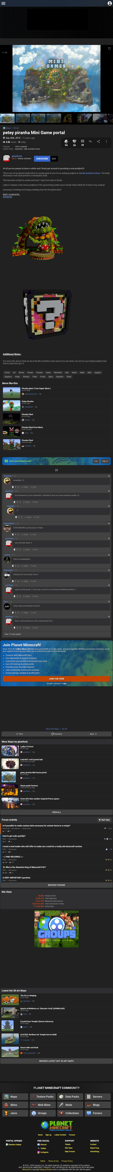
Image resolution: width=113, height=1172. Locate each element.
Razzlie (27, 420)
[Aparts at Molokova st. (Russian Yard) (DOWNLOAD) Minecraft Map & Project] (10, 1012)
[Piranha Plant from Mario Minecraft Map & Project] (11, 431)
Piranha (26, 377)
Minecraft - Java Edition (11, 828)
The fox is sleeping (28, 995)
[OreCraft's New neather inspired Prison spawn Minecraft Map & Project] (10, 803)
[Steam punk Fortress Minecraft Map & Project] (10, 790)
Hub (67, 373)
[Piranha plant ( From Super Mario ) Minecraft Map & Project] (11, 392)
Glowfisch (7, 197)
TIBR (105, 828)
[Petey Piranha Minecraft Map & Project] (11, 405)
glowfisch (17, 156)
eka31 (25, 1027)
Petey (17, 377)
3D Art (16, 128)
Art (14, 373)
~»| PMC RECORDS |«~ (13, 857)
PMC (4, 839)
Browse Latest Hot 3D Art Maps (56, 1061)
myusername (107, 849)
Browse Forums (56, 885)
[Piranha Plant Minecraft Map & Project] (11, 418)
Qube (51, 377)
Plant (35, 377)
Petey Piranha (28, 401)
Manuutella (8, 570)
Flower (30, 373)
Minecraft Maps (52, 729)
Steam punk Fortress (29, 786)
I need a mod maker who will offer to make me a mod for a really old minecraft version (42, 846)
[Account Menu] (109, 3)
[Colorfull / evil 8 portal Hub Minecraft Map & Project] (10, 763)
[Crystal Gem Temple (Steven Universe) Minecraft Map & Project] (10, 1025)
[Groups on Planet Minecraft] (56, 947)
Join (96, 461)
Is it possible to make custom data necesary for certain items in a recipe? (36, 825)
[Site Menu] (3, 3)
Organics (8, 377)
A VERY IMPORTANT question (16, 877)
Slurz (6, 602)
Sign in (105, 461)
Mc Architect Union (91, 173)
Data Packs (26, 828)
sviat (26, 433)
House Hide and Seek (29, 1047)
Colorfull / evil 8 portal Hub (31, 759)
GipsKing (26, 1001)
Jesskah (28, 446)
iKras (25, 1014)
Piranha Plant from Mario (32, 427)
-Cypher (7, 555)
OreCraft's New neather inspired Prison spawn (39, 799)
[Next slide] (107, 79)
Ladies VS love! (26, 746)
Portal (42, 377)
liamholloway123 (31, 394)
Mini (89, 373)
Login (64, 684)
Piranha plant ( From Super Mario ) (36, 388)
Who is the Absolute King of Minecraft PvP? (26, 867)
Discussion (13, 839)
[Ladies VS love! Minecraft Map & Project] (10, 750)
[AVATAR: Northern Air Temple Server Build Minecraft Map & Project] (10, 1038)
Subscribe (42, 158)
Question (59, 377)
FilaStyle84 (29, 407)
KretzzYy (26, 1040)
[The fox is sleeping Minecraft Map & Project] (10, 999)
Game (48, 373)
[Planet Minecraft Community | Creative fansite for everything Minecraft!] (56, 1126)
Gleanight (7, 476)
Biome (21, 373)
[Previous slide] (6, 79)
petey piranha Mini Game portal (33, 772)
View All (56, 812)
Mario (74, 373)
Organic (98, 373)
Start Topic (105, 820)
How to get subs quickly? (14, 836)
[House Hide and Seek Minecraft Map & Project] (10, 1051)
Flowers (39, 373)
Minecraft (26, 1169)
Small (69, 377)
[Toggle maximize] (109, 48)
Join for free (56, 679)
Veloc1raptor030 (29, 1053)
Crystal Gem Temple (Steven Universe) (36, 1021)
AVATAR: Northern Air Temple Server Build (38, 1034)
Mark (82, 373)
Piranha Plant (27, 414)
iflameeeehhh (9, 523)
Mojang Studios (46, 1169)
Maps (8, 128)
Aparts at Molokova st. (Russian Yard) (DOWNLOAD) (42, 1008)
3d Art (7, 373)
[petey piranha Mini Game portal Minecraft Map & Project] (10, 776)
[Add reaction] (18, 487)
